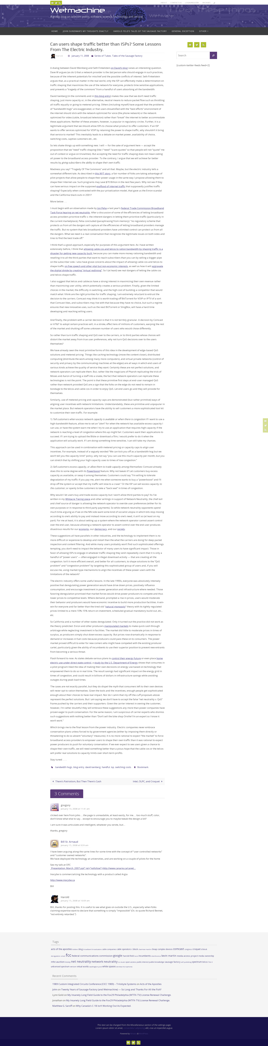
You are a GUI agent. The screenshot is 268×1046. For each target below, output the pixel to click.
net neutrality (81, 961)
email (63, 956)
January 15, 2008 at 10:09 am (75, 900)
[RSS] (60, 3)
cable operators (124, 949)
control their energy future (126, 658)
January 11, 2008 (80, 55)
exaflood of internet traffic (110, 186)
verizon (73, 966)
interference (156, 956)
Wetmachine (77, 10)
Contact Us (175, 3)
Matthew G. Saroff (62, 1005)
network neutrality (105, 961)
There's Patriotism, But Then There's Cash (78, 781)
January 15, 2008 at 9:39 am (74, 845)
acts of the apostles (61, 949)
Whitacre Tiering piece (77, 499)
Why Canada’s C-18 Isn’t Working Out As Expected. (103, 1005)
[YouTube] (52, 3)
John (54, 989)
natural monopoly (115, 606)
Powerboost (93, 471)
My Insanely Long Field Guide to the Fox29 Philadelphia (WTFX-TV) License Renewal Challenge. (119, 994)
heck (136, 956)
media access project (187, 955)
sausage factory (172, 961)
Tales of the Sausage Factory (127, 55)
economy (84, 529)
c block (134, 949)
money (67, 962)
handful (106, 767)
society (121, 529)
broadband (87, 949)
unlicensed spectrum (60, 966)
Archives (206, 3)
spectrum (197, 961)
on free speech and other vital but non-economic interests (96, 266)
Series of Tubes (102, 55)
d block (204, 949)
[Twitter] (56, 3)
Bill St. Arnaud (69, 841)
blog (81, 949)
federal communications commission (92, 955)
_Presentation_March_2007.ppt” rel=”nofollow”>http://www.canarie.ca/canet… (93, 868)
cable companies (109, 949)
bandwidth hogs (63, 767)
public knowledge (156, 962)
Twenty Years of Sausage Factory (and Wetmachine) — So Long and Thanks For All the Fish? (111, 989)
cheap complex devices (162, 949)
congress (188, 949)
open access (130, 962)
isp (112, 767)
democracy (100, 529)
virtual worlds (83, 966)
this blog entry (102, 96)
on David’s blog (119, 68)
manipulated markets (116, 626)
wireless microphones (124, 967)
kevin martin (168, 955)
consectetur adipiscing (134, 1028)
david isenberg (93, 767)
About (164, 3)
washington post (95, 967)
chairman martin (144, 949)
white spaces (109, 966)
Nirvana (133, 1033)
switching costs (123, 767)
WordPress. (143, 1033)
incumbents (144, 955)
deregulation (55, 956)
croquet (196, 949)
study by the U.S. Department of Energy (116, 662)
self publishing (186, 962)
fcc (68, 955)
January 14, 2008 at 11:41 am (75, 808)
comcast (178, 949)
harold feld (128, 955)
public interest (143, 962)
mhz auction (57, 961)
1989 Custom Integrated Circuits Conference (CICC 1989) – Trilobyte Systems (94, 984)
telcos (205, 962)
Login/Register (192, 3)
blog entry (78, 767)
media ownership (206, 956)
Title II (210, 962)
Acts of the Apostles (150, 984)
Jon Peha (102, 208)
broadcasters (97, 949)
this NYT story (102, 173)
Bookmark (142, 767)
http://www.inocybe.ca (62, 880)
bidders (75, 949)
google (117, 955)
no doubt (121, 962)
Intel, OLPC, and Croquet (146, 781)
